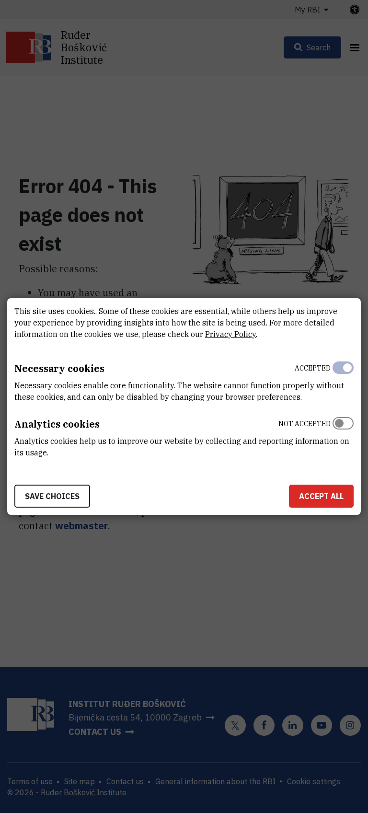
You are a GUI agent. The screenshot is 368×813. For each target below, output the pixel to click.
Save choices (52, 496)
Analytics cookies (57, 424)
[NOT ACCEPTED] (343, 435)
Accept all (321, 496)
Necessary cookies (59, 368)
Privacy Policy (230, 334)
